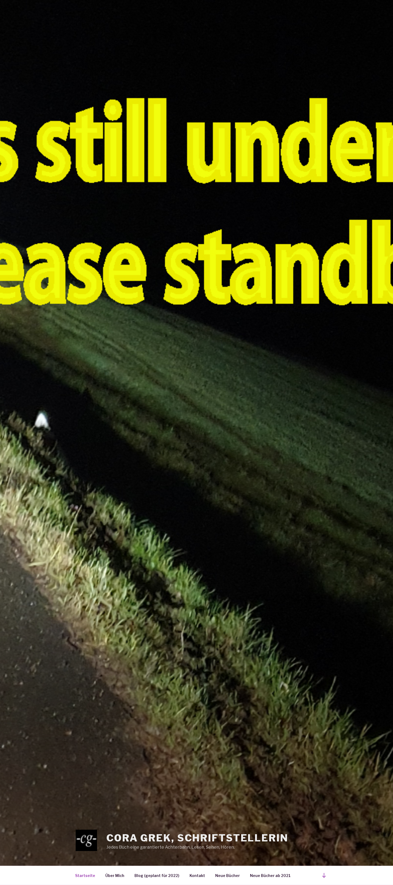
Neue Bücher (227, 875)
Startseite (85, 875)
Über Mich (114, 875)
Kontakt (197, 875)
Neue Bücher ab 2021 (270, 875)
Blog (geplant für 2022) (156, 875)
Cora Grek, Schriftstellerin (197, 838)
